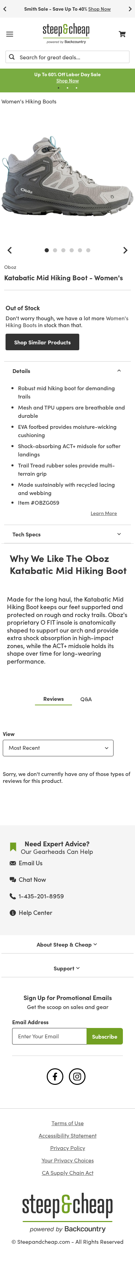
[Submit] (12, 57)
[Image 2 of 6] (55, 250)
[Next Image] (125, 250)
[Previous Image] (9, 250)
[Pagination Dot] (58, 88)
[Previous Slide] (5, 9)
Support (64, 968)
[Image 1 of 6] (47, 250)
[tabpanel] (67, 755)
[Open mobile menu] (10, 34)
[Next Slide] (130, 9)
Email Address (30, 1021)
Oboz (10, 267)
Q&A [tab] (86, 699)
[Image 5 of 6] (80, 250)
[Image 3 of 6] (63, 250)
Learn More (104, 513)
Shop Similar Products (42, 342)
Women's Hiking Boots (28, 101)
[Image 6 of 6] (88, 250)
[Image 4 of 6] (72, 250)
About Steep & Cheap (64, 944)
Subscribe (104, 1036)
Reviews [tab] (53, 698)
